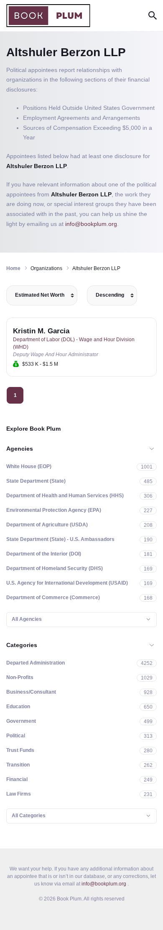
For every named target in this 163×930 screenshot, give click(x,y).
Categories (21, 645)
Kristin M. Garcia (41, 331)
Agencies (19, 448)
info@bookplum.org (91, 224)
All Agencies (27, 619)
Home (13, 268)
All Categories (29, 815)
